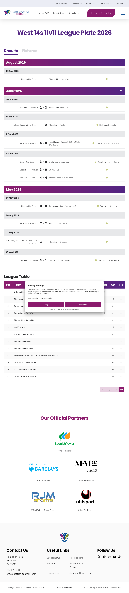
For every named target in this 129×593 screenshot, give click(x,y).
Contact (119, 3)
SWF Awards (61, 3)
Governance (53, 572)
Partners (51, 563)
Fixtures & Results (101, 13)
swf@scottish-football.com (21, 573)
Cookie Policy (102, 587)
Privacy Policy (89, 587)
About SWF (44, 13)
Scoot (69, 587)
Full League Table (109, 389)
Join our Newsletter (80, 572)
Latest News (58, 13)
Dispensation (76, 3)
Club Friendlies (106, 3)
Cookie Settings (115, 587)
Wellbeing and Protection (77, 565)
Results (11, 51)
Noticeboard (73, 13)
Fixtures (29, 51)
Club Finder (91, 3)
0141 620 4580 (14, 569)
